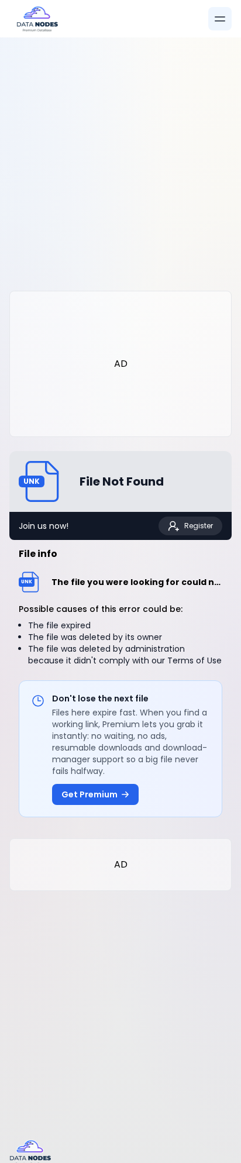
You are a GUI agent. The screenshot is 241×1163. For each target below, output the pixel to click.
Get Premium (89, 794)
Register (198, 526)
